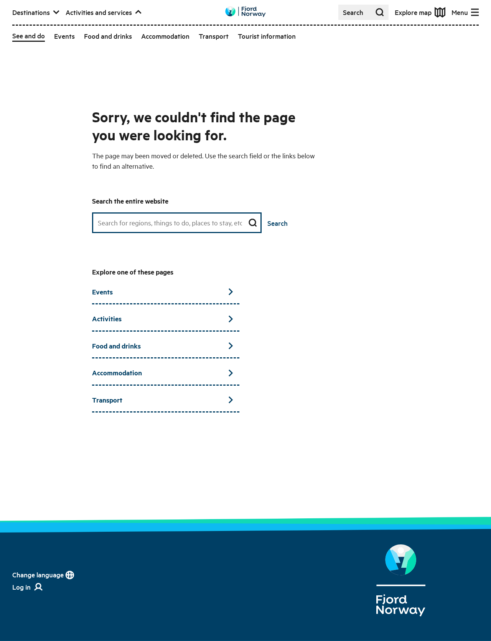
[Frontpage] (401, 580)
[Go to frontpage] (245, 11)
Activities (107, 318)
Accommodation (117, 372)
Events (102, 291)
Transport (107, 399)
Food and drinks (116, 345)
